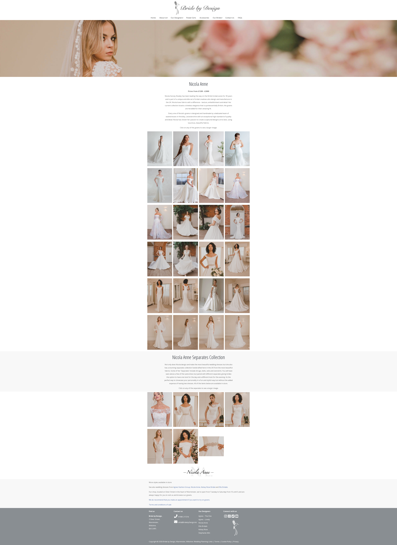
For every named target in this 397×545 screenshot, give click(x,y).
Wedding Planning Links (203, 541)
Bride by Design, (155, 516)
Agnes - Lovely (204, 519)
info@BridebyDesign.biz (187, 522)
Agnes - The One (205, 516)
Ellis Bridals (223, 487)
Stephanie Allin (204, 533)
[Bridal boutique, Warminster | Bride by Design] (198, 14)
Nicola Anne (203, 523)
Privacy (236, 541)
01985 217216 (183, 517)
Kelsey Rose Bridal (208, 487)
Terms (216, 541)
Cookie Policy (226, 541)
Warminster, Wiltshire (184, 541)
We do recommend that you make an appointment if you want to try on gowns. (179, 500)
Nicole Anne (195, 487)
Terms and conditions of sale (160, 505)
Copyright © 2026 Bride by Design (162, 541)
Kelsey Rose (203, 529)
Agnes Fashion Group (181, 487)
